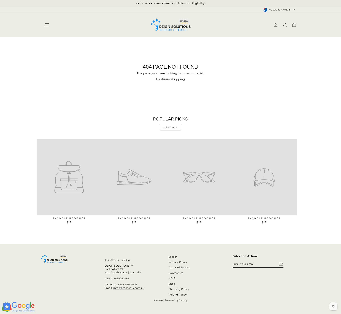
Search (173, 256)
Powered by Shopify (176, 300)
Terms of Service (179, 267)
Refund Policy (178, 294)
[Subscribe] (281, 264)
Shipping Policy (179, 289)
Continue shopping (170, 79)
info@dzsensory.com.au (128, 287)
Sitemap (158, 300)
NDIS (172, 278)
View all (170, 127)
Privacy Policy (178, 262)
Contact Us (176, 273)
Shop (172, 283)
